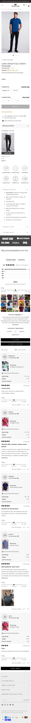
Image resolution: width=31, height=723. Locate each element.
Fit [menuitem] (15, 331)
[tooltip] (22, 314)
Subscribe (26, 700)
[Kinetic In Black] (7, 142)
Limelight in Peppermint (17, 367)
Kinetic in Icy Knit (5, 156)
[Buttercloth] (15, 5)
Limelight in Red (14, 423)
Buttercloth (14, 711)
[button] (7, 60)
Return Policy (8, 232)
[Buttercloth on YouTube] (10, 705)
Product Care (8, 227)
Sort (16, 350)
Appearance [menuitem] (15, 335)
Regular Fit (5, 90)
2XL (23, 101)
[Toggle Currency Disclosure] (24, 5)
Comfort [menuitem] (9, 331)
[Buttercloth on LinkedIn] (13, 705)
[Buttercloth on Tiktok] (8, 705)
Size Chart (26, 97)
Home (2, 9)
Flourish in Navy (14, 545)
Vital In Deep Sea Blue (16, 487)
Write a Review (20, 344)
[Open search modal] (27, 5)
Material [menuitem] (22, 331)
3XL (27, 101)
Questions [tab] (21, 260)
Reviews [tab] (11, 260)
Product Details (9, 189)
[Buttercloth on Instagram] (5, 705)
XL (18, 101)
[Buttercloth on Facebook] (2, 705)
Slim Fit (15, 90)
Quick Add (8, 153)
